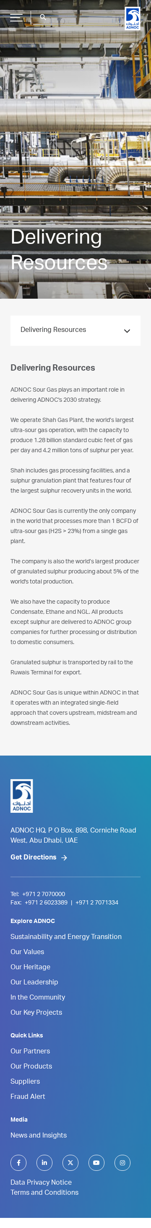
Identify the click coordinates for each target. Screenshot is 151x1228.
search (43, 17)
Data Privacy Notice (41, 1183)
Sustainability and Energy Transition (66, 937)
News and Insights (38, 1136)
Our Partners (30, 1052)
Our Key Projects (36, 1013)
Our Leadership (34, 983)
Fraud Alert (27, 1097)
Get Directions (33, 858)
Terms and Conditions (44, 1193)
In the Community (37, 998)
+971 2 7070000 (43, 895)
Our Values (27, 953)
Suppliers (25, 1082)
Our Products (31, 1067)
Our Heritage (30, 968)
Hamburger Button (16, 17)
